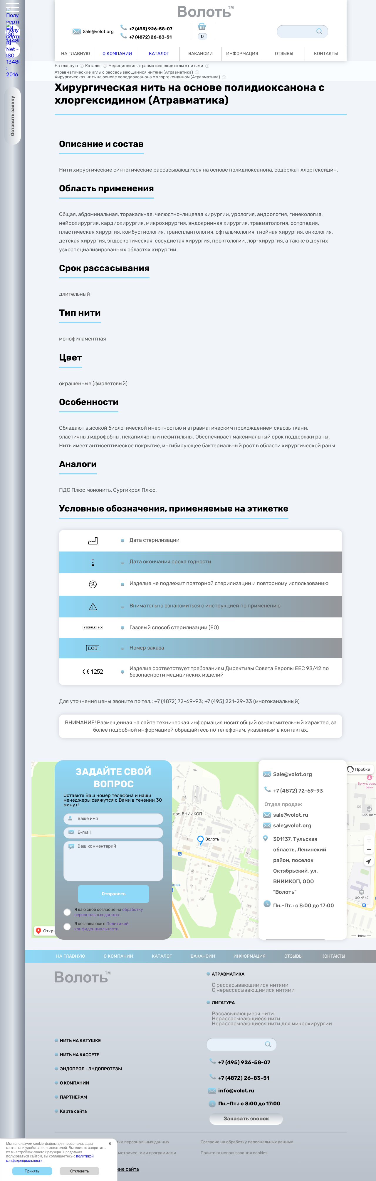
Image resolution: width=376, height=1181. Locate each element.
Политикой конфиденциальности (101, 926)
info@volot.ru (236, 1090)
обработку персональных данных (108, 912)
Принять (32, 1171)
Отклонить (79, 1171)
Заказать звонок (246, 1118)
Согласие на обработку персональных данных (247, 1142)
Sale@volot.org (98, 31)
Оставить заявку (12, 116)
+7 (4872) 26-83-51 (150, 37)
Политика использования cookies (234, 1153)
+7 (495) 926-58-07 (150, 28)
